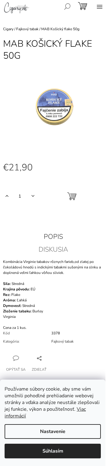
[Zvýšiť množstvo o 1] (7, 196)
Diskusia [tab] (53, 249)
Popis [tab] (53, 236)
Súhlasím (52, 451)
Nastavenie (52, 431)
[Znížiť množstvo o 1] (33, 196)
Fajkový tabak (62, 341)
